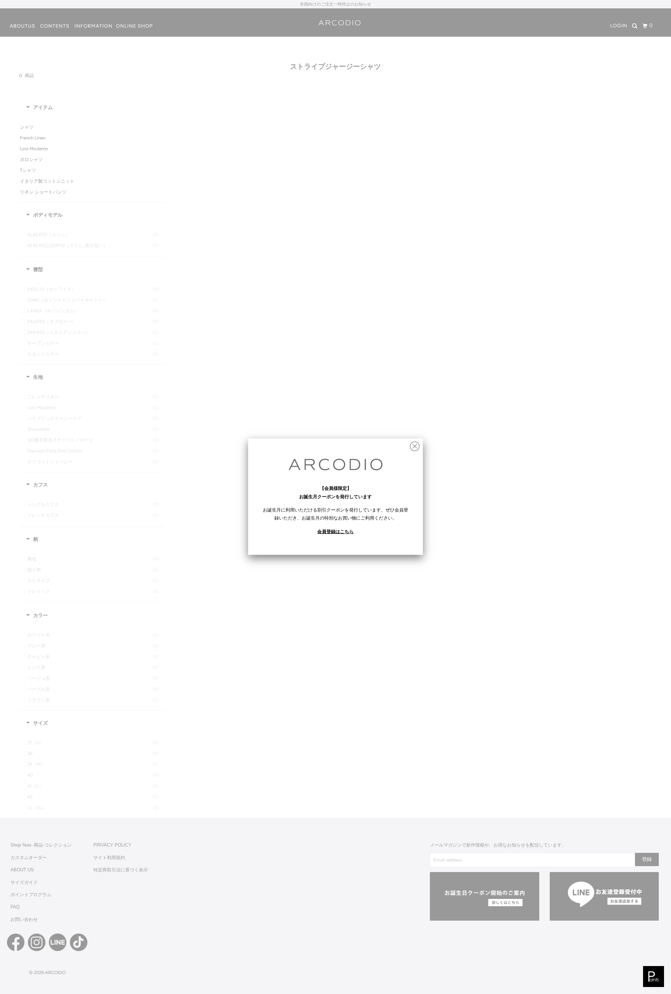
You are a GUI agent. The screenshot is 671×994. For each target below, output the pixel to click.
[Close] (414, 444)
